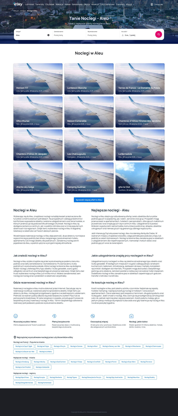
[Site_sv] (118, 395)
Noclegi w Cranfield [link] (93, 362)
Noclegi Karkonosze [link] (44, 383)
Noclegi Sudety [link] (149, 377)
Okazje (87, 4)
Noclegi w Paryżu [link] (59, 346)
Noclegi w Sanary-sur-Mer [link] (111, 346)
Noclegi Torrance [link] (146, 362)
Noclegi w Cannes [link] (76, 346)
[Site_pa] (111, 395)
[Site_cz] (67, 395)
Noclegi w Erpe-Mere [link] (128, 362)
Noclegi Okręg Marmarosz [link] (24, 383)
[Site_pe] (52, 395)
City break (49, 4)
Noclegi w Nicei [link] (92, 346)
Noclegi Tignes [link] (72, 377)
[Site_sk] (82, 395)
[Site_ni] (125, 395)
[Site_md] (74, 395)
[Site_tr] (60, 395)
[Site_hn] (140, 395)
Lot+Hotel (29, 4)
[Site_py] (147, 395)
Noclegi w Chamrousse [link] (153, 346)
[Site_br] (31, 395)
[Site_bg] (45, 395)
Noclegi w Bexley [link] (39, 362)
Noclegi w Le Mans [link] (45, 352)
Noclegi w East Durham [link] (58, 362)
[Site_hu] (89, 395)
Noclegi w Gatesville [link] (42, 367)
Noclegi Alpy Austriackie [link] (114, 377)
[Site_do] (103, 395)
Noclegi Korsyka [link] (39, 377)
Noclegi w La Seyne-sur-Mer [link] (24, 352)
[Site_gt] (132, 395)
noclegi (22, 11)
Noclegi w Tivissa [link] (76, 362)
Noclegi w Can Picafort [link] (23, 367)
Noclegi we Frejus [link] (43, 346)
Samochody (77, 4)
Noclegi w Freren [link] (110, 362)
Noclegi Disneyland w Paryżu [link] (91, 377)
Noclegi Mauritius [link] (133, 377)
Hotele (67, 4)
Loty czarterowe (107, 4)
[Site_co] (96, 395)
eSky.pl (15, 11)
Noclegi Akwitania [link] (56, 377)
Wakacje (59, 4)
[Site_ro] (38, 395)
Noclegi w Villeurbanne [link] (133, 346)
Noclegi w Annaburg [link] (22, 362)
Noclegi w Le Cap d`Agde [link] (23, 346)
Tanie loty (39, 4)
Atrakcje (95, 4)
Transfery (120, 4)
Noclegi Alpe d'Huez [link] (22, 377)
